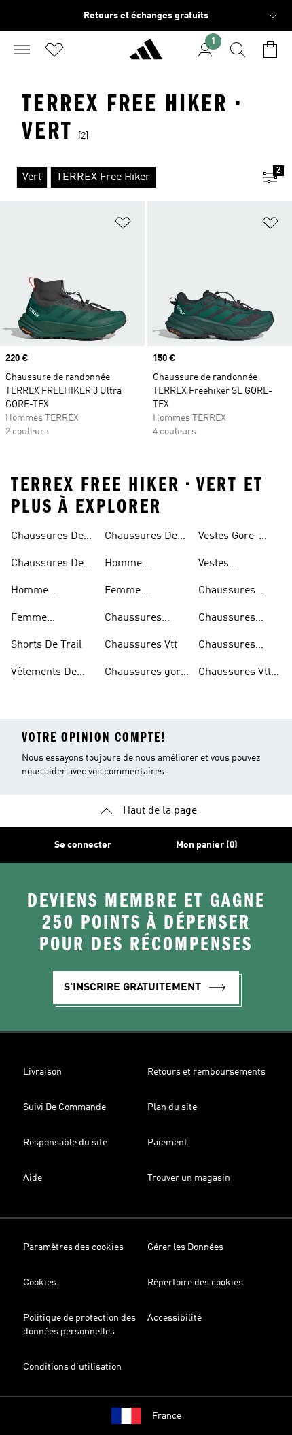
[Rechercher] (237, 49)
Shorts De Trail (46, 645)
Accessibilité (174, 1318)
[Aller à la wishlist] (54, 49)
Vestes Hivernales (223, 565)
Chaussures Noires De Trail (234, 619)
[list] (124, 177)
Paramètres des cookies (73, 1247)
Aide (32, 1178)
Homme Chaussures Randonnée (133, 565)
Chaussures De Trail (47, 537)
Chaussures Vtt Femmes (234, 673)
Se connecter (82, 845)
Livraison (42, 1072)
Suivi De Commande (64, 1107)
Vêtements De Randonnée (44, 673)
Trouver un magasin (188, 1178)
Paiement (167, 1142)
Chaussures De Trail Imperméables (47, 565)
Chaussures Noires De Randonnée (226, 646)
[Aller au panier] (270, 49)
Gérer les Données (185, 1247)
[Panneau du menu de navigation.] (21, 49)
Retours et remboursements (206, 1072)
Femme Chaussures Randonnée (133, 592)
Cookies (39, 1282)
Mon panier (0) (207, 845)
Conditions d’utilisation (72, 1367)
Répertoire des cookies (195, 1282)
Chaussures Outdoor (226, 592)
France (166, 1416)
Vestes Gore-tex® (228, 537)
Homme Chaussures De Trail (47, 592)
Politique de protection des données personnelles (79, 1324)
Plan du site (172, 1107)
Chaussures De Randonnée (141, 537)
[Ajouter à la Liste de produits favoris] (123, 225)
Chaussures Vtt (141, 645)
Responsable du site (65, 1142)
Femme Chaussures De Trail (47, 619)
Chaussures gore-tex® (148, 673)
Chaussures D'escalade (133, 619)
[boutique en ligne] (146, 55)
